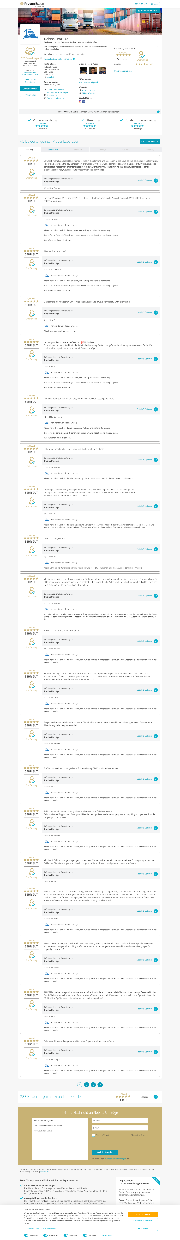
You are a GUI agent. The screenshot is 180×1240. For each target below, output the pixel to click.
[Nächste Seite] (100, 1084)
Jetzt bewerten (30, 88)
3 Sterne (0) (101, 149)
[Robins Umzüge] (30, 34)
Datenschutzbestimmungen (45, 1228)
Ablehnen (143, 1228)
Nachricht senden (105, 1152)
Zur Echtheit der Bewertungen (30, 80)
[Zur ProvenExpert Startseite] (32, 4)
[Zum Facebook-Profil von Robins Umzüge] (84, 102)
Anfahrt (50, 77)
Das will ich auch (140, 3)
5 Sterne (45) (53, 149)
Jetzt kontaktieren (148, 10)
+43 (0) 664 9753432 (56, 89)
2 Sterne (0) (126, 149)
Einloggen (154, 4)
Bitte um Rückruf (102, 1135)
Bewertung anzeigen (123, 85)
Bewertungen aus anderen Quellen (30, 73)
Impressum (28, 1228)
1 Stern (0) (150, 149)
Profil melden (44, 1172)
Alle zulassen (143, 1214)
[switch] (45, 1235)
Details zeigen (107, 1235)
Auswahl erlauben (142, 1220)
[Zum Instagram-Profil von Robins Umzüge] (80, 102)
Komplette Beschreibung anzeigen (58, 59)
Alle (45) (29, 149)
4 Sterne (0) (77, 149)
